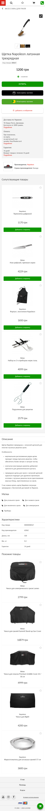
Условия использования (31, 797)
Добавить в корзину (22, 230)
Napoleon (30, 165)
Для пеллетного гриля (12, 506)
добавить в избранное (23, 111)
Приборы (7, 511)
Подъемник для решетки (22, 410)
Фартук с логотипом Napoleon (22, 312)
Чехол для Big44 (22, 717)
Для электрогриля (32, 506)
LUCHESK (27, 808)
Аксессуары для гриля (15, 9)
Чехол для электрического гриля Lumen (22, 589)
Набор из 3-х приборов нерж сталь (22, 361)
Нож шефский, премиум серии (22, 263)
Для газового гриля (32, 500)
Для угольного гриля (12, 500)
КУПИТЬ (22, 84)
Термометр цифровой (22, 214)
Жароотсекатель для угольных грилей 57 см (22, 760)
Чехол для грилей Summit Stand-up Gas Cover (22, 631)
